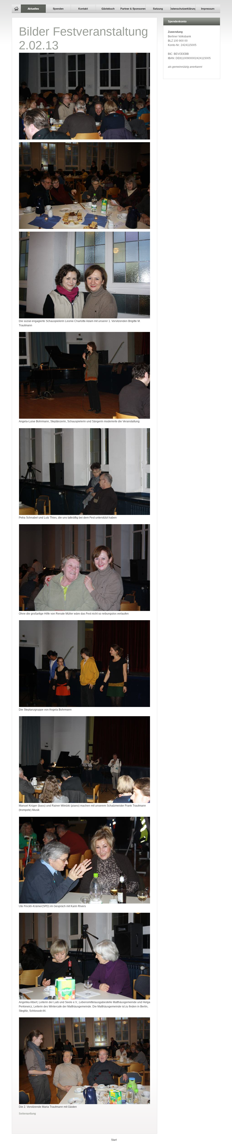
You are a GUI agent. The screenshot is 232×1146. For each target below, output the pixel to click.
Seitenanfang (27, 1113)
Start (114, 1139)
